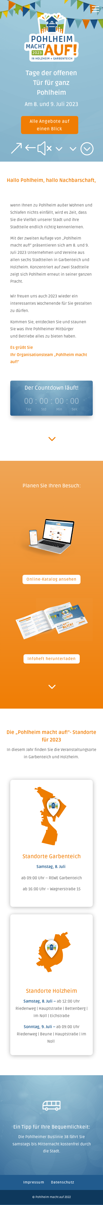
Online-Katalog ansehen (51, 579)
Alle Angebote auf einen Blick (50, 125)
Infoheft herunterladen (52, 658)
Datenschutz (62, 1182)
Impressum (33, 1182)
